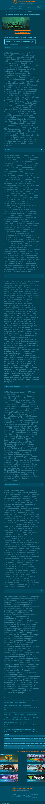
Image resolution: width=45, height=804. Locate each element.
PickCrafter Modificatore (33, 760)
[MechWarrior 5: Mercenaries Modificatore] (9, 768)
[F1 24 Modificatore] (9, 778)
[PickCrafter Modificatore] (36, 758)
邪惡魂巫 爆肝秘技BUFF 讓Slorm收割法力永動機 (15, 722)
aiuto (29, 7)
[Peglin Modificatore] (36, 778)
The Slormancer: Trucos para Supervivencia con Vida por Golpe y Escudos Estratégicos (22, 712)
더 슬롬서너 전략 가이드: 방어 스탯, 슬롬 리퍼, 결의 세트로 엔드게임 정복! (20, 714)
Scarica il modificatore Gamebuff (23, 32)
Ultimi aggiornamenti (13, 6)
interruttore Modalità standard (18, 42)
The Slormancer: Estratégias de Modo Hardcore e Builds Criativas (18, 719)
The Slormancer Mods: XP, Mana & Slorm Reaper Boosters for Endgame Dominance (22, 700)
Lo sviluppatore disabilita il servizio (34, 793)
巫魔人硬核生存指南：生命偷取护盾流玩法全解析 (15, 702)
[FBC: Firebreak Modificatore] (9, 758)
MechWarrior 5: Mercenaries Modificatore (9, 770)
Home (4, 11)
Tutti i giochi (20, 6)
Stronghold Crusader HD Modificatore (35, 770)
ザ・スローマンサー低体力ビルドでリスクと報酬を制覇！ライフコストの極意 (21, 717)
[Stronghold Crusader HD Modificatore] (36, 768)
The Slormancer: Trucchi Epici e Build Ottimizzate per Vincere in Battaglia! (21, 731)
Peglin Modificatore (32, 780)
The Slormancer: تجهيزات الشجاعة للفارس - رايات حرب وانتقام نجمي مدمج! (19, 729)
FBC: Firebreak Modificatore (6, 760)
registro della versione (38, 5)
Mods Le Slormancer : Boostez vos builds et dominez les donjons (17, 705)
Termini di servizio (28, 793)
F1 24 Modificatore (4, 780)
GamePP (8, 803)
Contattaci (24, 795)
